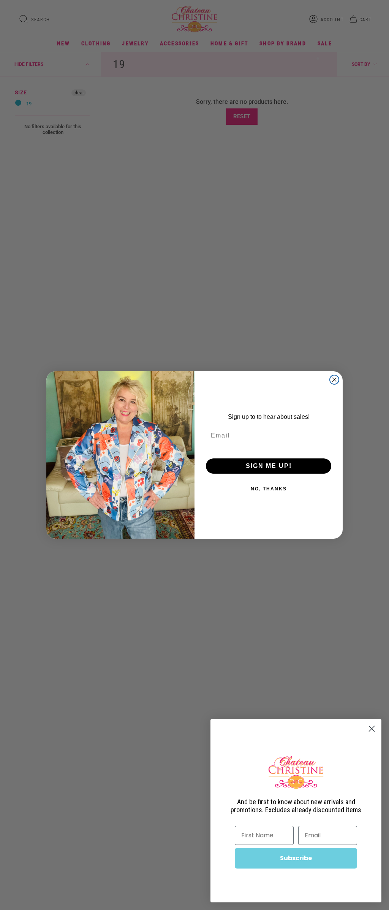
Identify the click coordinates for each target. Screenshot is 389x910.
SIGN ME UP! (269, 466)
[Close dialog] (334, 379)
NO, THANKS (269, 489)
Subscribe (296, 858)
